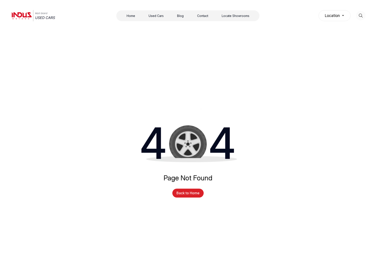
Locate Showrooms (235, 16)
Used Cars (156, 16)
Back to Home (188, 193)
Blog (180, 16)
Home (131, 16)
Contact (202, 16)
